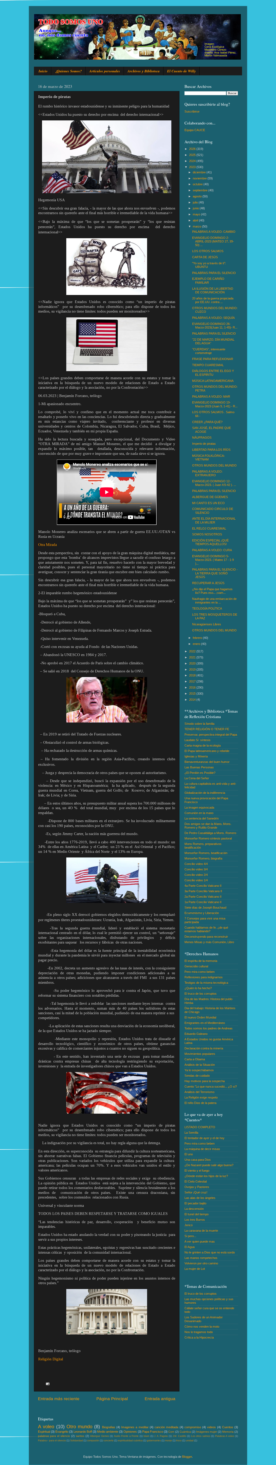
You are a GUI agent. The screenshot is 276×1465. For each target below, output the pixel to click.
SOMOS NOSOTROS (207, 534)
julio (196, 202)
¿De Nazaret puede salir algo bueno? (208, 1165)
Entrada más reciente (58, 1398)
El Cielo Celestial (195, 1181)
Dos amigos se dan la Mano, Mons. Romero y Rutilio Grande (207, 825)
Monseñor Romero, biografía (203, 858)
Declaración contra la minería (203, 1048)
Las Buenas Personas (199, 767)
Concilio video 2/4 (196, 874)
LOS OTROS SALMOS (207, 251)
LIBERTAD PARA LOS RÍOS (211, 449)
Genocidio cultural (196, 966)
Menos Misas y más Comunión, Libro (209, 942)
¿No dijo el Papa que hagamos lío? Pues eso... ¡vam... (212, 590)
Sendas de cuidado (197, 1075)
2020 (192, 663)
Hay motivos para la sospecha (204, 1081)
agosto (197, 196)
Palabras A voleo (224, 1436)
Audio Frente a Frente (126, 1436)
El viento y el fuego (196, 1170)
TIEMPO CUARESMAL (208, 365)
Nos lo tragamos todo (198, 1332)
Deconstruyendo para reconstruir (206, 936)
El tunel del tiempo (196, 1214)
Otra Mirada (47, 544)
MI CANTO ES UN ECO (208, 503)
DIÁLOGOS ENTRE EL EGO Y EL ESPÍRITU (213, 372)
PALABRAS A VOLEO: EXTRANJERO (207, 473)
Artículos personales (104, 71)
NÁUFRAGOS (202, 437)
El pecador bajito (195, 1203)
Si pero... (190, 1236)
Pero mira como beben (199, 971)
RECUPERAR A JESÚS (208, 583)
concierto (108, 1440)
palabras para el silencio (54, 1436)
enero (197, 644)
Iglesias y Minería (196, 756)
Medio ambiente (107, 1431)
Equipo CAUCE (194, 130)
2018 (192, 675)
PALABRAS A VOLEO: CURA (212, 550)
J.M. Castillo (179, 1436)
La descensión (194, 1208)
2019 (192, 669)
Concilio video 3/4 (196, 869)
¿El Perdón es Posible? (199, 772)
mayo (197, 214)
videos (211, 1427)
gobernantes (154, 1440)
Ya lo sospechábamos (199, 1070)
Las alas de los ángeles (199, 1198)
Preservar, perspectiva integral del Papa (210, 734)
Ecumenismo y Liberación (201, 913)
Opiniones (130, 1431)
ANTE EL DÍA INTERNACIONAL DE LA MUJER (213, 520)
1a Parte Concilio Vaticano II (202, 902)
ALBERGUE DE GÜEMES (210, 497)
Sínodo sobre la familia (199, 723)
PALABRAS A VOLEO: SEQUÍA (213, 317)
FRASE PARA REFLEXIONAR (212, 359)
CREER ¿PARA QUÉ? (207, 422)
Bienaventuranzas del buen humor (207, 762)
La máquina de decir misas (202, 1149)
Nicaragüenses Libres (206, 624)
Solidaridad (76, 1440)
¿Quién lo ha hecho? (198, 988)
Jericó (188, 1225)
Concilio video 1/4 (196, 880)
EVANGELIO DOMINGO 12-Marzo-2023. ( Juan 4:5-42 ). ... (214, 483)
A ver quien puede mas (199, 1241)
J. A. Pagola (161, 1436)
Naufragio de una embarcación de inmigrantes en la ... (214, 600)
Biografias (108, 1427)
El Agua (189, 1247)
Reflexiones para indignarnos (203, 977)
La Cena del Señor (196, 778)
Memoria (228, 1431)
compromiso (192, 1427)
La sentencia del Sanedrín (201, 818)
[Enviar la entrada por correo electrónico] (47, 1383)
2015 (192, 693)
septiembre (200, 190)
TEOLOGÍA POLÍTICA (207, 608)
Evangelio (61, 1431)
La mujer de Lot (194, 1268)
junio (196, 208)
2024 (192, 161)
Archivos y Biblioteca (143, 71)
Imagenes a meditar (135, 1427)
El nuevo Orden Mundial (200, 1017)
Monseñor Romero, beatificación (205, 853)
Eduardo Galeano (196, 1033)
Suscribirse (191, 111)
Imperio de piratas (204, 443)
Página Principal (112, 1398)
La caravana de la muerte (201, 1230)
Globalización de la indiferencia (204, 792)
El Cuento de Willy (181, 71)
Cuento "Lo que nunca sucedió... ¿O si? (210, 1086)
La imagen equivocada (199, 807)
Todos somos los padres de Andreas (208, 1028)
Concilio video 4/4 (196, 864)
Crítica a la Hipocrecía (199, 1337)
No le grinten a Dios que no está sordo (209, 1252)
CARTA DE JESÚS (205, 257)
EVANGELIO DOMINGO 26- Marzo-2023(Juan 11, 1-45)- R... (214, 325)
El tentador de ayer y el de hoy (204, 1138)
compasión (93, 1440)
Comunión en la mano (198, 813)
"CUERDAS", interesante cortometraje (208, 351)
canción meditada (166, 1427)
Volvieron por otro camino (201, 1263)
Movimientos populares (199, 1053)
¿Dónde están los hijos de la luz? (206, 1176)
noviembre (200, 178)
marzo (197, 226)
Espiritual (44, 1431)
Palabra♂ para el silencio (52, 1440)
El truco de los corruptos (200, 993)
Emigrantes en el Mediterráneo (204, 1023)
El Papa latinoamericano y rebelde (206, 751)
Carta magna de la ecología (202, 745)
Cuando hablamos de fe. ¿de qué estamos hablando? (206, 929)
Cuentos (227, 1427)
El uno (188, 1154)
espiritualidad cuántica (130, 1440)
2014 (192, 699)
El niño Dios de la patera (200, 1103)
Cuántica (185, 1431)
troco (179, 1440)
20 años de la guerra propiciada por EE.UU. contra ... (212, 300)
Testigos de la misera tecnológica (206, 982)
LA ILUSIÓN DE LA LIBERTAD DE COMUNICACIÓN (212, 290)
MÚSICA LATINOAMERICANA (213, 380)
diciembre (199, 172)
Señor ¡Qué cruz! (195, 1192)
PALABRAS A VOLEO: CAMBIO (213, 231)
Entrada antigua (160, 1398)
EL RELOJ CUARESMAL (209, 528)
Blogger (187, 1456)
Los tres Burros (194, 1219)
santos (80, 1436)
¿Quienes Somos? (68, 71)
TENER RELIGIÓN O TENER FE (206, 729)
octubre (198, 184)
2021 (192, 657)
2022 (192, 651)
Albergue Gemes (99, 1436)
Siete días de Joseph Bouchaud (205, 907)
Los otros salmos (200, 1436)
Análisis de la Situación (199, 1064)
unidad (190, 1440)
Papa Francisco (152, 1431)
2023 (192, 167)
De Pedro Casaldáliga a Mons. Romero (210, 833)
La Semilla (191, 1132)
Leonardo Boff (83, 1431)
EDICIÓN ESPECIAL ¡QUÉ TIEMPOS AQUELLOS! (210, 542)
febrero (198, 637)
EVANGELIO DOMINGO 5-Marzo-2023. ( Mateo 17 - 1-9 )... (213, 559)
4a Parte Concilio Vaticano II (202, 885)
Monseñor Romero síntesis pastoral (208, 838)
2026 (192, 149)
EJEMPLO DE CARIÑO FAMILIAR (208, 280)
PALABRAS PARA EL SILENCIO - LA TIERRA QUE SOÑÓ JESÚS (215, 573)
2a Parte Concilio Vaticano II (202, 896)
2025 (192, 155)
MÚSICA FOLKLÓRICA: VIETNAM (208, 457)
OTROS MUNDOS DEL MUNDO (214, 465)
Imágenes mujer (206, 1431)
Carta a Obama (194, 1059)
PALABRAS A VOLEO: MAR (211, 396)
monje (168, 1440)
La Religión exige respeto (201, 1097)
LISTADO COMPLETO (199, 1127)
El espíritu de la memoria (200, 961)
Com (171, 1431)
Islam (146, 1436)
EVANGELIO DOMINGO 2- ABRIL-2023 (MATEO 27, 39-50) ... (213, 241)
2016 (192, 687)
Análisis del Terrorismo (199, 1092)
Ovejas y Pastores (196, 1187)
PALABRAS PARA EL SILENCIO (214, 273)
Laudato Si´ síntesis (197, 740)
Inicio (43, 71)
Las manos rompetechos (200, 1258)
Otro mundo (79, 1426)
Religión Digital (50, 1359)
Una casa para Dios (197, 1159)
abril (196, 220)
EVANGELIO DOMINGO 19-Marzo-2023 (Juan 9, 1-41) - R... (215, 404)
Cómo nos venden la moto (201, 1326)
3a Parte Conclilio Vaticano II (203, 891)
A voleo (46, 1426)
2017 (192, 681)
